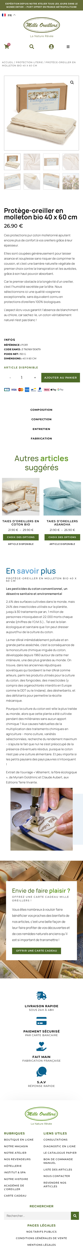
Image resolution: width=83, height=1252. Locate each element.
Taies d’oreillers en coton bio (20, 522)
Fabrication (41, 438)
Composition (41, 409)
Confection (41, 419)
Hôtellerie (13, 1165)
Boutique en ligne (19, 1139)
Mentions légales (41, 1244)
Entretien (41, 429)
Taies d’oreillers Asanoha (62, 522)
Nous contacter (57, 1176)
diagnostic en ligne (60, 1146)
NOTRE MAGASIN (16, 1146)
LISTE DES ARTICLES (58, 1169)
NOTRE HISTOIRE (16, 1179)
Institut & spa (15, 1172)
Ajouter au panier (60, 377)
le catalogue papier (60, 1152)
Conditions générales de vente (41, 1238)
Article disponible (21, 543)
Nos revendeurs (17, 1159)
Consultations (55, 1139)
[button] (31, 46)
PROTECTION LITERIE (29, 62)
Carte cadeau (15, 1195)
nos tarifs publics (41, 1231)
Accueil (7, 62)
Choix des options (21, 537)
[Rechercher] (75, 1216)
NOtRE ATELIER (15, 1152)
